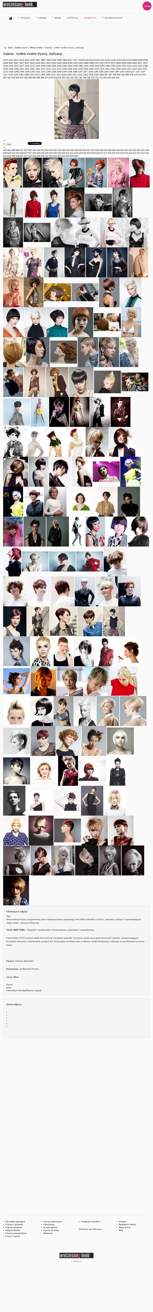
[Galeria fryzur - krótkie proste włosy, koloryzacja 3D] (43, 740)
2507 (16, 66)
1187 (80, 71)
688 (13, 150)
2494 (59, 66)
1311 (139, 69)
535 (105, 150)
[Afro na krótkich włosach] (33, 292)
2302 (21, 69)
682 (5, 150)
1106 (10, 74)
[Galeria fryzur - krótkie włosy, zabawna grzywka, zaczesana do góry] (87, 860)
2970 (107, 63)
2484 (102, 66)
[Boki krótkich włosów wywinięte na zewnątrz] (13, 381)
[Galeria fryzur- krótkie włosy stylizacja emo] (129, 501)
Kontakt (122, 1221)
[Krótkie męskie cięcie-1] (59, 411)
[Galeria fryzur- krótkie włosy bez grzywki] (106, 501)
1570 (96, 69)
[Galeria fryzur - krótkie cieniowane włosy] (97, 681)
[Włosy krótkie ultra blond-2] (130, 471)
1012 (74, 74)
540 (63, 150)
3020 (32, 63)
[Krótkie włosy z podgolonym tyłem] (57, 292)
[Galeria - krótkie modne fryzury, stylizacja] (114, 621)
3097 (11, 63)
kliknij (15, 977)
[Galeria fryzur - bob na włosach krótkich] (110, 860)
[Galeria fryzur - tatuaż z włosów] (133, 711)
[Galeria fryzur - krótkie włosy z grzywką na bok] (14, 621)
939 (21, 77)
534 (113, 150)
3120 (113, 60)
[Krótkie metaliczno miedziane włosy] (140, 172)
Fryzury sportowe (14, 1227)
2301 (32, 69)
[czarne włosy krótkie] (117, 262)
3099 (134, 60)
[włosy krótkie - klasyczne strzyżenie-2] (39, 591)
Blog (121, 1230)
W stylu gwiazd (50, 1227)
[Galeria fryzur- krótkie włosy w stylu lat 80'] (13, 531)
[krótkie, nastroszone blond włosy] (13, 292)
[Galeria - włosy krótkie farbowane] (89, 621)
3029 (54, 63)
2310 (134, 66)
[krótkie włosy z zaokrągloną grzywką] (16, 411)
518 (93, 153)
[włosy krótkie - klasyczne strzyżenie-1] (62, 591)
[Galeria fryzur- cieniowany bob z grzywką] (138, 531)
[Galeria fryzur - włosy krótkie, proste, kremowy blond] (35, 561)
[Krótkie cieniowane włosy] (14, 352)
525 (42, 153)
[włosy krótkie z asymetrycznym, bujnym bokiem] (57, 322)
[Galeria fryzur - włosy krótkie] (77, 531)
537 (88, 150)
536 (97, 150)
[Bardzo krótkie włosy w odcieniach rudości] (12, 172)
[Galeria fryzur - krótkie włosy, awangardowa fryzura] (108, 711)
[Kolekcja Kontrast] (13, 202)
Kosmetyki (90, 18)
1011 (53, 74)
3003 (75, 63)
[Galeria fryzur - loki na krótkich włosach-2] (115, 561)
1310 (5, 71)
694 (113, 77)
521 (67, 153)
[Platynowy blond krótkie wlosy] (32, 172)
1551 (107, 69)
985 (115, 74)
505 (38, 156)
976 (131, 74)
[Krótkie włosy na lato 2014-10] (134, 381)
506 (30, 156)
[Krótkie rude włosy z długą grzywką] (75, 441)
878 (55, 77)
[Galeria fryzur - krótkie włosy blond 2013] (42, 651)
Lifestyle (72, 18)
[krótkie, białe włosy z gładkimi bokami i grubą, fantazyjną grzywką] (35, 322)
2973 (97, 63)
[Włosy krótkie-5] (122, 441)
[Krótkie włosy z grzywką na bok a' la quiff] (130, 292)
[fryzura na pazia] (79, 411)
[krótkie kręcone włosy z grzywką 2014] (57, 381)
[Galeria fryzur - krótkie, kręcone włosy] (68, 740)
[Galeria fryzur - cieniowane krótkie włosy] (84, 651)
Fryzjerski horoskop (90, 1221)
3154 (91, 60)
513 (134, 153)
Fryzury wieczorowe (52, 1221)
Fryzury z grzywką (14, 1224)
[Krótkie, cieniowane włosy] (63, 232)
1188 (69, 71)
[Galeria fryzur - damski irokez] (16, 711)
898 (38, 77)
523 (59, 153)
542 (55, 150)
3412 (16, 60)
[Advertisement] (57, 34)
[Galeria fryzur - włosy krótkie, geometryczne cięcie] (120, 740)
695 (105, 77)
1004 (64, 74)
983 (123, 74)
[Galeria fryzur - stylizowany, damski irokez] (16, 740)
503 (55, 156)
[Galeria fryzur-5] (38, 352)
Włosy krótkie (36, 47)
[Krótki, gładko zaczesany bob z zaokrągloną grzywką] (137, 232)
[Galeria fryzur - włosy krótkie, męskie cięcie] (64, 711)
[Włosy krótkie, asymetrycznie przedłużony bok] (80, 322)
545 (30, 150)
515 (118, 153)
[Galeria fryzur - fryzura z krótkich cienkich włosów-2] (85, 591)
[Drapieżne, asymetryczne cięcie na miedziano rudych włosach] (96, 172)
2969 (118, 63)
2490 (91, 66)
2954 (129, 63)
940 (13, 77)
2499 (37, 66)
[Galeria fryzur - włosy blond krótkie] (44, 770)
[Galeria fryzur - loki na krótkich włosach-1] (15, 591)
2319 (123, 66)
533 (122, 150)
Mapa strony (125, 1227)
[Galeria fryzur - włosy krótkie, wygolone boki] (67, 830)
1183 (122, 71)
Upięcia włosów (13, 1230)
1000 (96, 74)
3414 (5, 60)
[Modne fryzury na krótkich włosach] (98, 202)
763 (63, 77)
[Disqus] (76, 1085)
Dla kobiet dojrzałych (15, 1221)
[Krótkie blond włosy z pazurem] (52, 172)
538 (80, 150)
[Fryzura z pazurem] (13, 262)
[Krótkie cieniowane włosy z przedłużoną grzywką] (97, 441)
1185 (101, 71)
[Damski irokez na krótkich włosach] (107, 381)
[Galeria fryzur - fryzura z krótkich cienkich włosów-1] (107, 591)
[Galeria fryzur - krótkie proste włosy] (43, 681)
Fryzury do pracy (51, 1230)
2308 (145, 66)
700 (88, 77)
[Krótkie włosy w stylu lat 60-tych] (63, 352)
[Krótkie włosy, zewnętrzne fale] (88, 232)
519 (84, 153)
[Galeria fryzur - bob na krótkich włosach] (92, 770)
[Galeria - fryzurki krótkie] (63, 621)
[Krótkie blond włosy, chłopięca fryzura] (138, 262)
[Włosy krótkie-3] (39, 471)
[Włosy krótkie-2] (54, 441)
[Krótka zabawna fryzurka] (106, 471)
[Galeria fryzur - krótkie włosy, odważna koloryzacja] (94, 740)
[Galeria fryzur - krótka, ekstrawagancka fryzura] (34, 531)
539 (72, 150)
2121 (43, 69)
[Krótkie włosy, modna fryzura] (109, 292)
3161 (102, 60)
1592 (86, 69)
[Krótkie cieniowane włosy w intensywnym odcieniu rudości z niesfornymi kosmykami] (74, 172)
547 (21, 150)
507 (21, 156)
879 (47, 77)
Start (10, 47)
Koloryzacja (48, 1224)
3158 (80, 60)
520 (76, 153)
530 (147, 150)
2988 (86, 63)
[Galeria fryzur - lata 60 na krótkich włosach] (133, 860)
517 (101, 153)
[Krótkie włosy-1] (13, 441)
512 (143, 153)
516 (109, 153)
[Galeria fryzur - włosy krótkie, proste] (41, 860)
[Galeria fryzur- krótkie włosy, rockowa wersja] (12, 561)
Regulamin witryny (127, 1224)
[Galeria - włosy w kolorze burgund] (38, 621)
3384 (48, 60)
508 (13, 156)
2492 (70, 66)
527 (26, 153)
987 (106, 74)
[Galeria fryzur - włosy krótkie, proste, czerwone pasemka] (62, 561)
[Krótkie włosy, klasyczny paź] (13, 322)
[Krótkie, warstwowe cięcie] (75, 262)
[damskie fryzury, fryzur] (10, 17)
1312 (129, 69)
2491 (80, 66)
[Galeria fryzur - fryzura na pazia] (42, 711)
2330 (113, 66)
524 (51, 153)
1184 (111, 71)
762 (72, 77)
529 (9, 153)
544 (38, 150)
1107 (143, 71)
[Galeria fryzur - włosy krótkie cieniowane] (16, 770)
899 (30, 77)
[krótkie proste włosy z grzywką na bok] (131, 322)
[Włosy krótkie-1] (82, 471)
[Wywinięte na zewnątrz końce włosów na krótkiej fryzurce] (112, 232)
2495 (48, 66)
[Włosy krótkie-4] (15, 471)
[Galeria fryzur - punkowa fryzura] (16, 651)
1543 (118, 69)
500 (63, 156)
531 (139, 150)
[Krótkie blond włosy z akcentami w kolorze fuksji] (118, 172)
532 (130, 150)
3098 (145, 60)
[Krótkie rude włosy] (120, 411)
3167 (70, 60)
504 (47, 156)
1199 (59, 71)
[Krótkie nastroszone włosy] (85, 292)
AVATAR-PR (77, 1261)
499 (72, 156)
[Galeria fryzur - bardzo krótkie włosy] (64, 651)
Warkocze (48, 1233)
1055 (42, 74)
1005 (85, 74)
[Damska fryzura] (74, 202)
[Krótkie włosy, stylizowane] (54, 262)
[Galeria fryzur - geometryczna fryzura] (95, 531)
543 (47, 150)
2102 (75, 69)
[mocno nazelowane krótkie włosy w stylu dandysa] (88, 352)
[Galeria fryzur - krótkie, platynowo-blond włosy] (85, 711)
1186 (90, 71)
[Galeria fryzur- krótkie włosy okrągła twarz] (57, 531)
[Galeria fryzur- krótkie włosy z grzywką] (116, 531)
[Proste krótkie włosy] (33, 262)
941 (5, 77)
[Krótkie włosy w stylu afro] (35, 381)
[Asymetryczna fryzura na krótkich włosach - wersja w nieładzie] (33, 202)
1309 (16, 71)
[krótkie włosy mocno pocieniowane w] (109, 352)
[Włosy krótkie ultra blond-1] (13, 501)
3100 (123, 60)
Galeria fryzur (113, 18)
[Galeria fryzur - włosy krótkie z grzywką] (41, 830)
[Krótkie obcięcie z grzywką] (33, 441)
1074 (32, 74)
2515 (27, 66)
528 (17, 153)
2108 (64, 69)
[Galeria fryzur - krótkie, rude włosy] (129, 591)
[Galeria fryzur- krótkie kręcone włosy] (89, 561)
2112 (54, 69)
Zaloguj (147, 6)
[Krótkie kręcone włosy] (100, 411)
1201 (37, 71)
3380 (59, 60)
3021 (43, 63)
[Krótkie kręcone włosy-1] (80, 501)
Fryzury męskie (13, 1236)
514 (126, 153)
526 (34, 153)
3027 (21, 63)
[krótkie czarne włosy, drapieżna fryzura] (96, 262)
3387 (37, 60)
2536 (5, 66)
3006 (64, 63)
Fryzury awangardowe (16, 1233)
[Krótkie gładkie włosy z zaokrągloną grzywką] (81, 381)
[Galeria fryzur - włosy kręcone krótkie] (128, 651)
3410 (27, 60)
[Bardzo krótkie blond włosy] (129, 352)
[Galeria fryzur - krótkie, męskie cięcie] (117, 770)
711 (97, 77)
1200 (48, 71)
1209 (27, 71)
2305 (11, 69)
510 (5, 156)
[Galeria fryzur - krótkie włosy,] (70, 681)
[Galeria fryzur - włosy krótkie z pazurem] (16, 681)
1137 (132, 71)
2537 (140, 63)
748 (80, 77)
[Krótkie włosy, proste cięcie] (107, 322)
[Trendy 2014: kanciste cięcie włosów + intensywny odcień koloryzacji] (33, 501)
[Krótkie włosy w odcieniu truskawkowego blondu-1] (40, 411)
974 (140, 74)
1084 (21, 74)
